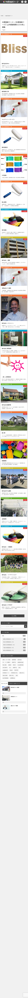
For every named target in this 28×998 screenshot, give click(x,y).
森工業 (3, 432)
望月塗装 (4, 230)
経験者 (9, 664)
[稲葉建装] (14, 449)
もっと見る (14, 615)
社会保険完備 (20, 664)
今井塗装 (4, 175)
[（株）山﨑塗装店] (14, 366)
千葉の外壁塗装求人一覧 (7, 384)
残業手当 (15, 667)
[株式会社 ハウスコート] (14, 308)
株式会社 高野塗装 (6, 348)
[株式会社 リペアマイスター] (14, 563)
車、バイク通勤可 (6, 662)
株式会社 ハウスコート (8, 323)
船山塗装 (4, 202)
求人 (10, 667)
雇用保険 (14, 659)
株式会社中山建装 (6, 491)
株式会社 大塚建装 (7, 546)
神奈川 (14, 664)
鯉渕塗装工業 (5, 91)
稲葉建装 (4, 460)
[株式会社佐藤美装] (14, 394)
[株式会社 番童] (14, 248)
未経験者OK (5, 670)
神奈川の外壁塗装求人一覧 (7, 237)
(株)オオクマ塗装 (14, 705)
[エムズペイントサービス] (14, 108)
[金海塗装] (14, 508)
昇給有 (11, 670)
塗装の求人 (11, 675)
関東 (13, 635)
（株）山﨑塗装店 (6, 377)
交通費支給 (12, 678)
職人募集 (4, 664)
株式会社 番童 (6, 260)
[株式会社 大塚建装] (14, 536)
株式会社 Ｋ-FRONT (7, 605)
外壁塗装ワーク (6, 672)
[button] (22, 2)
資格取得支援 (20, 662)
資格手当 (14, 662)
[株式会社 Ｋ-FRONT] (14, 593)
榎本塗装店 (5, 147)
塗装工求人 (22, 672)
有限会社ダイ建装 (6, 288)
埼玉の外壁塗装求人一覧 (7, 70)
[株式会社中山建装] (14, 479)
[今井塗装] (14, 164)
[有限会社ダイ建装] (14, 277)
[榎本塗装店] (14, 136)
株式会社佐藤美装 (6, 404)
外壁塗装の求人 (14, 672)
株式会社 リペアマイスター (9, 574)
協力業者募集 (5, 678)
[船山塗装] (14, 191)
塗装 (17, 675)
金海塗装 (4, 519)
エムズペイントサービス (8, 119)
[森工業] (14, 421)
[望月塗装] (14, 219)
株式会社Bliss (5, 63)
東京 (19, 667)
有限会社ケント (14, 696)
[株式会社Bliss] (14, 48)
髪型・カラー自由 (6, 659)
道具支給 (19, 659)
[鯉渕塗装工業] (14, 80)
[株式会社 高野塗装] (14, 339)
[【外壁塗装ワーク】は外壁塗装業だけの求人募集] (8, 2)
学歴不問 (16, 670)
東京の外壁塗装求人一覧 (7, 34)
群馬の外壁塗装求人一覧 (14, 639)
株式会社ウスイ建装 (15, 687)
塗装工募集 (5, 675)
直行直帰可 (5, 667)
